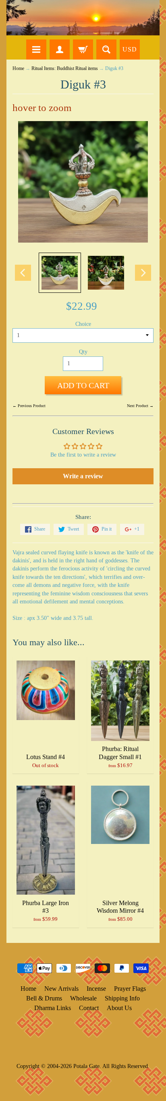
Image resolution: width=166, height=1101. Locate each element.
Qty (83, 352)
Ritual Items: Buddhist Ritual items (64, 68)
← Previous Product (29, 405)
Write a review (83, 476)
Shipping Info (122, 998)
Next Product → (140, 405)
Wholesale (83, 998)
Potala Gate (86, 1066)
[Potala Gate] (83, 17)
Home (18, 68)
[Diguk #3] (60, 272)
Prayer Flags (130, 988)
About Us (119, 1007)
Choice (83, 324)
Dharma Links (52, 1007)
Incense (96, 988)
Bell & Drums (44, 998)
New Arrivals (61, 988)
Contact (89, 1007)
